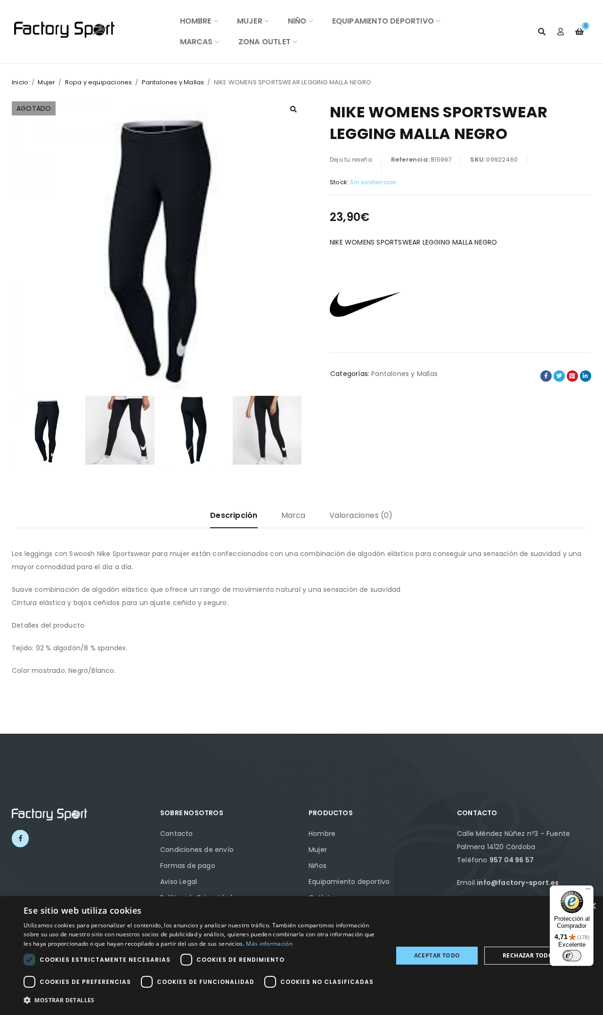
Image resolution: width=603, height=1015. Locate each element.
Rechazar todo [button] (528, 955)
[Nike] (365, 303)
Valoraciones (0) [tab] (361, 515)
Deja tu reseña (351, 160)
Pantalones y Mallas (173, 82)
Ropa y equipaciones (98, 82)
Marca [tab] (293, 515)
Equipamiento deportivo (349, 881)
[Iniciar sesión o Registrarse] (560, 31)
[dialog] (301, 955)
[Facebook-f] (20, 838)
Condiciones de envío (197, 849)
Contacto (176, 833)
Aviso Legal (178, 881)
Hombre (322, 833)
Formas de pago (187, 865)
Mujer (46, 82)
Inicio (20, 82)
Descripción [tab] (233, 515)
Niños (317, 865)
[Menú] (588, 891)
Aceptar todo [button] (437, 955)
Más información (269, 944)
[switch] (571, 955)
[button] (293, 109)
